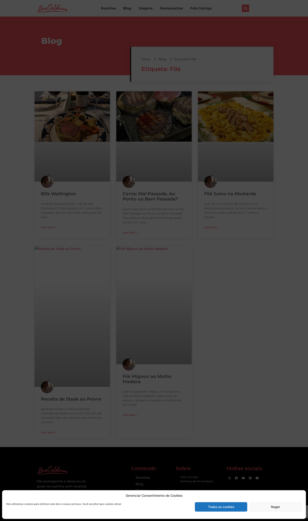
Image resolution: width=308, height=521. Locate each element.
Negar (275, 507)
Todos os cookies (221, 507)
